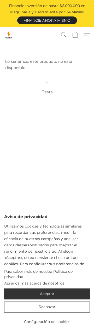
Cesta (47, 92)
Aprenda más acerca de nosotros (34, 283)
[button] (47, 20)
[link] (47, 320)
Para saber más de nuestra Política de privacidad (38, 274)
